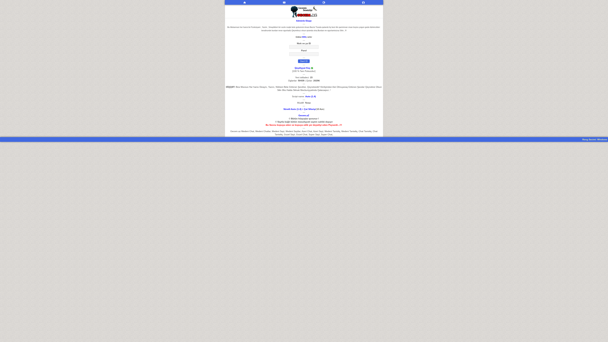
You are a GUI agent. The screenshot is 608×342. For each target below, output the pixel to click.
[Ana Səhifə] (244, 2)
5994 (304, 37)
